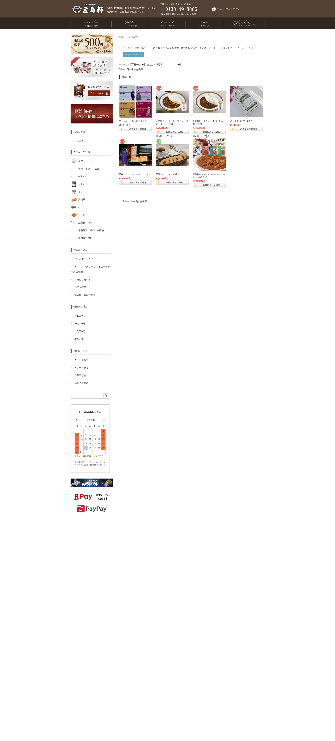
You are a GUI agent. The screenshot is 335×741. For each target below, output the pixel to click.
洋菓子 (81, 199)
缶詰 (80, 192)
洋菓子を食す (81, 375)
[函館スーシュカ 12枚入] (172, 164)
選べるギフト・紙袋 (88, 169)
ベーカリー (84, 207)
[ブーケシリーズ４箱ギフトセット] (135, 116)
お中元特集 (80, 287)
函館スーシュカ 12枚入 (168, 174)
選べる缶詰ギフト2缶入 (241, 121)
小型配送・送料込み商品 (91, 230)
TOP (121, 37)
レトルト (83, 184)
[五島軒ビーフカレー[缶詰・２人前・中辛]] (209, 110)
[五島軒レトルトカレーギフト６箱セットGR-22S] (209, 169)
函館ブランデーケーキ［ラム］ (134, 174)
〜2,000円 (79, 323)
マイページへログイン (228, 9)
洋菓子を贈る (81, 383)
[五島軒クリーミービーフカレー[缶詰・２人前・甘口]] (172, 110)
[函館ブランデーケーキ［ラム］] (135, 164)
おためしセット (82, 279)
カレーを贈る (81, 367)
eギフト (82, 176)
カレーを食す (81, 360)
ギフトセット (85, 161)
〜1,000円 (79, 315)
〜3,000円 (79, 141)
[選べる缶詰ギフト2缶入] (246, 115)
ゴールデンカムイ (83, 259)
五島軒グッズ (85, 222)
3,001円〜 (79, 339)
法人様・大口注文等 (84, 295)
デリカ (81, 215)
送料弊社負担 (85, 238)
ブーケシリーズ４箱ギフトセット (135, 121)
